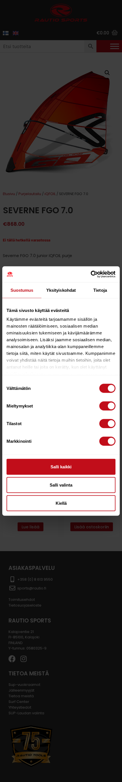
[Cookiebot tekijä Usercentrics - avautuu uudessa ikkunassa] (90, 274)
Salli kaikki (61, 466)
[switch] (107, 405)
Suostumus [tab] (21, 289)
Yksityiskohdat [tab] (61, 289)
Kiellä (61, 502)
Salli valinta (61, 484)
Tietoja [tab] (100, 289)
